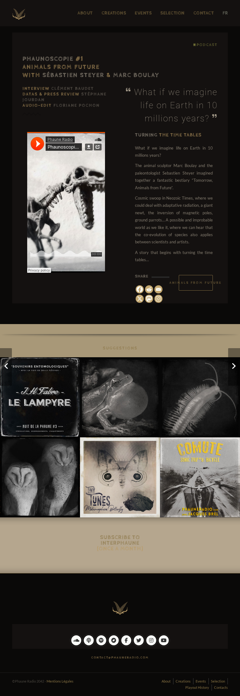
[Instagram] (158, 299)
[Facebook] (140, 289)
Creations (183, 681)
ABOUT (85, 13)
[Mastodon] (149, 299)
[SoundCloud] (76, 645)
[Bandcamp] (114, 645)
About (166, 681)
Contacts (221, 687)
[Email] (158, 289)
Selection (218, 681)
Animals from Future (196, 283)
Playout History (197, 687)
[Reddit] (149, 289)
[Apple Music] (88, 645)
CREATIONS (114, 13)
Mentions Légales (60, 681)
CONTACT (203, 13)
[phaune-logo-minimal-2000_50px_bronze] (120, 607)
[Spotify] (101, 645)
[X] (140, 299)
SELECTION (172, 13)
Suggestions (120, 348)
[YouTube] (164, 645)
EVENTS (143, 13)
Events (201, 681)
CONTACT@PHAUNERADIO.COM (120, 657)
